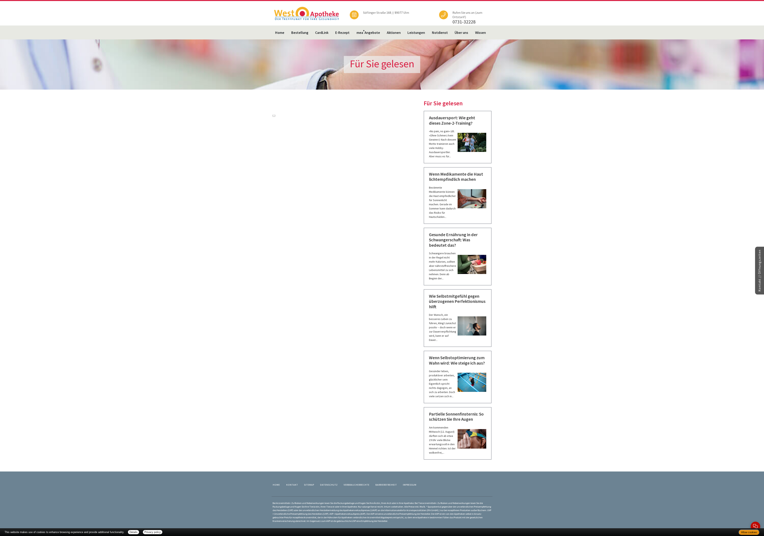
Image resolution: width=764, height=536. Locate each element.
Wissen (480, 32)
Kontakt (292, 484)
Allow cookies (749, 532)
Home (279, 32)
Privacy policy (152, 532)
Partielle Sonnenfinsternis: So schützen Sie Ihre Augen (456, 416)
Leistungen (416, 32)
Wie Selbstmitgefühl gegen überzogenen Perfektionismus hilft (457, 301)
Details (133, 532)
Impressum (409, 484)
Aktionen (394, 32)
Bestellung (299, 32)
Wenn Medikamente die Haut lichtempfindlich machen (456, 176)
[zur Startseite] (306, 13)
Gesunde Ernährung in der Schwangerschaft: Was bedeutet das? (453, 240)
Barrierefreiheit (386, 484)
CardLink (321, 32)
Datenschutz (329, 484)
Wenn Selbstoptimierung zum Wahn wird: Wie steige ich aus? (457, 360)
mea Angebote (368, 32)
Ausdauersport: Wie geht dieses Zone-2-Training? (452, 120)
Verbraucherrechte (356, 484)
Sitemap (309, 484)
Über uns (461, 32)
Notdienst (440, 32)
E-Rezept (342, 32)
